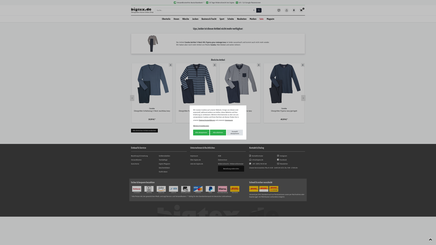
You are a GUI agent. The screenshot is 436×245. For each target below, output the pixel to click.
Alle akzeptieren (201, 132)
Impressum (229, 120)
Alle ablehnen (218, 132)
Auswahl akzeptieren (234, 132)
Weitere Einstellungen (201, 126)
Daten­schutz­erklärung (207, 120)
